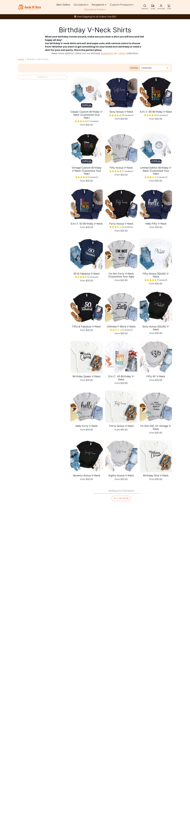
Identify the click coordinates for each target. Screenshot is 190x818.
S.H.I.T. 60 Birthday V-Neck (156, 111)
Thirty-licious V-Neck (121, 425)
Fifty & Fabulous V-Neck (86, 326)
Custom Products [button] (121, 4)
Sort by (134, 67)
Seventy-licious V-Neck (86, 475)
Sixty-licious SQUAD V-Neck (155, 328)
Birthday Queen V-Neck (87, 376)
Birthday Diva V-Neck (156, 475)
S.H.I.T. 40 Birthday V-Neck (121, 378)
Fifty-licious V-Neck (121, 167)
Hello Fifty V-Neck (156, 223)
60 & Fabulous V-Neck (87, 273)
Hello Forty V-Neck (86, 425)
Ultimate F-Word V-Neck (121, 326)
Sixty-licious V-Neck (121, 111)
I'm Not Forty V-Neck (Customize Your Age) (121, 275)
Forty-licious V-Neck (121, 223)
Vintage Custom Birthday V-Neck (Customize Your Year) (87, 170)
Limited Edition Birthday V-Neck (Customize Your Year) (156, 170)
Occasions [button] (80, 4)
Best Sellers (63, 4)
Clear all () (42, 77)
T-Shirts (121, 53)
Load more (123, 498)
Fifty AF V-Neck (155, 376)
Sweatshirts (107, 53)
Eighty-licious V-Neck (121, 475)
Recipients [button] (98, 4)
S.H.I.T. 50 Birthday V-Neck (87, 223)
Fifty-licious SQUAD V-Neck (156, 275)
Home (21, 59)
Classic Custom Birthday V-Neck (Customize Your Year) (87, 114)
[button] (144, 7)
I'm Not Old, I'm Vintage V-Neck (156, 427)
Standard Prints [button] (94, 9)
